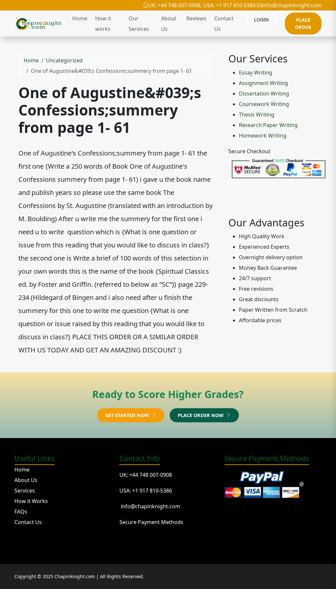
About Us (168, 23)
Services (24, 490)
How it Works (31, 501)
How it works (103, 23)
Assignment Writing (263, 83)
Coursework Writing (264, 104)
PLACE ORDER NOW (201, 415)
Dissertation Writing (264, 93)
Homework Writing (262, 135)
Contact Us (224, 23)
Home (79, 18)
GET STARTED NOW (127, 415)
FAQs (20, 511)
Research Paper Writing (268, 125)
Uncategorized (64, 60)
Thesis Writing (256, 114)
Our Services (139, 23)
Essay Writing (255, 72)
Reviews (196, 18)
